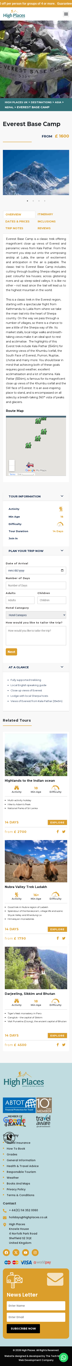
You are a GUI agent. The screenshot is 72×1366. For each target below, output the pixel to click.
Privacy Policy (16, 1189)
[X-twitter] (15, 1252)
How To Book (16, 1149)
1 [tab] (27, 201)
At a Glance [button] (19, 667)
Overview (13, 214)
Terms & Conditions (20, 1195)
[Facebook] (6, 1252)
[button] (66, 14)
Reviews (44, 228)
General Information (21, 1160)
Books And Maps (18, 1183)
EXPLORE (57, 822)
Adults (11, 593)
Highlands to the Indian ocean (30, 780)
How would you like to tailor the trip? (34, 622)
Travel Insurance (18, 1143)
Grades (12, 1154)
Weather (13, 1178)
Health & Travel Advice (23, 1166)
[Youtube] (25, 1252)
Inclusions (47, 221)
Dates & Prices (17, 221)
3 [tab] (39, 201)
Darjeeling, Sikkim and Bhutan (30, 994)
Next (11, 652)
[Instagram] (35, 1252)
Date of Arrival (17, 563)
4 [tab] (45, 201)
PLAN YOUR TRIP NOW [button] (26, 551)
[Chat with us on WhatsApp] (63, 1357)
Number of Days (18, 578)
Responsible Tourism (21, 1172)
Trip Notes (14, 228)
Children (43, 593)
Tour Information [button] (25, 496)
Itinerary (45, 214)
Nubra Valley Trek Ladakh (26, 887)
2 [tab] (33, 201)
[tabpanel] (36, 172)
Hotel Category (17, 607)
